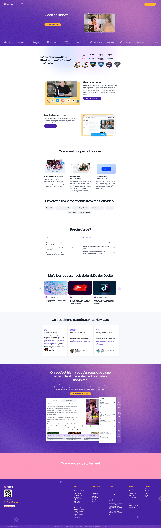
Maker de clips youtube (79, 509)
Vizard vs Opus (132, 497)
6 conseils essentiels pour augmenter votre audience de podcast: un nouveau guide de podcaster (115, 513)
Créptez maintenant (92, 98)
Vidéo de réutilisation (97, 207)
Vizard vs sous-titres (133, 503)
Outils (75, 486)
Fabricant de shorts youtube (78, 512)
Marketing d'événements (95, 497)
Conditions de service (59, 526)
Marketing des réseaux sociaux (95, 490)
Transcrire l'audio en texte (78, 515)
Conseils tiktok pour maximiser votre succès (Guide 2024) (115, 504)
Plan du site (104, 526)
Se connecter (138, 4)
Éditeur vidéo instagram (79, 504)
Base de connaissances (132, 491)
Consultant (94, 503)
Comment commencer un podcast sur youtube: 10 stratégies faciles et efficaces (115, 494)
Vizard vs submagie (133, 505)
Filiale (146, 493)
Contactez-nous (147, 491)
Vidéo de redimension (85, 212)
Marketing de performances (95, 494)
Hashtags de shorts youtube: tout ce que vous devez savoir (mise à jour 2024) (115, 497)
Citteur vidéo (49, 207)
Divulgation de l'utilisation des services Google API (92, 526)
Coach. (93, 501)
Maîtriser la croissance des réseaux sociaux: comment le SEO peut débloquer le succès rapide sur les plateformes (115, 508)
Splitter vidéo (72, 212)
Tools (9, 8)
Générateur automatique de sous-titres (79, 498)
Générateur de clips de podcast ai (79, 491)
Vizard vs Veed (132, 507)
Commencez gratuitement (80, 393)
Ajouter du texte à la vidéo (62, 207)
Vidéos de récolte (52, 24)
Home (5, 8)
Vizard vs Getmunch (131, 502)
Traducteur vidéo (78, 507)
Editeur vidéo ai (77, 493)
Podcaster (94, 499)
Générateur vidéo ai (78, 495)
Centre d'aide (132, 495)
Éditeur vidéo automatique (77, 502)
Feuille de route (147, 496)
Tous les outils (77, 517)
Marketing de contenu (97, 491)
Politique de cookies (78, 526)
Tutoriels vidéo (132, 493)
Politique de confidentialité (68, 526)
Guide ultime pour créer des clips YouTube (115, 501)
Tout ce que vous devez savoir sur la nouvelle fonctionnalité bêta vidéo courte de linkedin (115, 490)
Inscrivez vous (150, 4)
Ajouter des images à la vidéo (80, 207)
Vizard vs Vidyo (132, 499)
